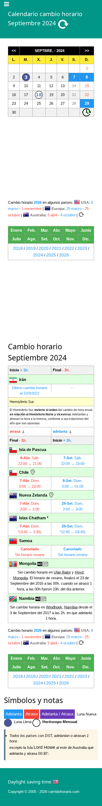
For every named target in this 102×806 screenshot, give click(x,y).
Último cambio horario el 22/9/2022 (29, 391)
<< (14, 51)
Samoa (25, 541)
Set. (44, 239)
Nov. (70, 239)
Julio (16, 239)
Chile (24, 472)
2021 (56, 248)
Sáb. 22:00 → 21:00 (30, 461)
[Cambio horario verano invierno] (87, 112)
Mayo (70, 230)
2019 (31, 248)
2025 (51, 254)
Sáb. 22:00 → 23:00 (72, 461)
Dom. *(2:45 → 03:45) (72, 529)
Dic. (86, 239)
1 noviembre (32, 208)
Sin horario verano (29, 552)
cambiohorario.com (63, 791)
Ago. (31, 239)
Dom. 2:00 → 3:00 (72, 506)
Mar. (45, 230)
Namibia (26, 598)
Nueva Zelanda (33, 495)
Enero (16, 230)
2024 (38, 254)
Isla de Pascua (32, 450)
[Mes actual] (81, 215)
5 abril (52, 215)
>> (87, 51)
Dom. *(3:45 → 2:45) (29, 529)
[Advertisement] (51, 158)
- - (72, 388)
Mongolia (27, 563)
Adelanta (13, 714)
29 (87, 103)
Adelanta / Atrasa (57, 714)
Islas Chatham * (33, 518)
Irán (22, 380)
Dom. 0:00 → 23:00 (30, 483)
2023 (82, 248)
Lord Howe (44, 747)
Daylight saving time (29, 782)
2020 (44, 248)
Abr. (57, 230)
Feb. (31, 230)
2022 (69, 248)
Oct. (56, 239)
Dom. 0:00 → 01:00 (72, 483)
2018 (18, 248)
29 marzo (74, 208)
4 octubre (68, 215)
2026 (64, 254)
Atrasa (32, 714)
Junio (86, 230)
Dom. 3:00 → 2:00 (30, 506)
